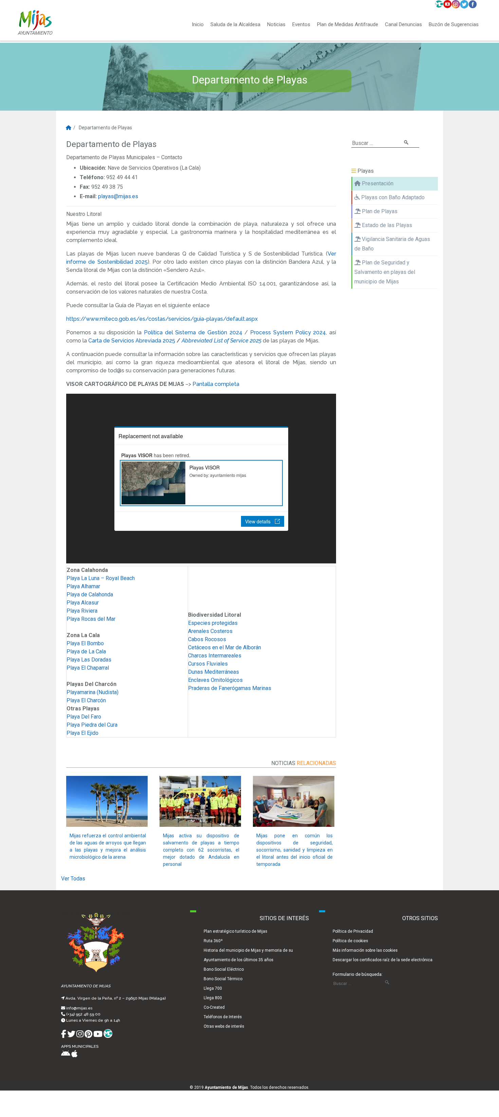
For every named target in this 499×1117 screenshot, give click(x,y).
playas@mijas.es (118, 196)
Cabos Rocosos (207, 639)
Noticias (276, 25)
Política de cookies (350, 940)
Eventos (301, 25)
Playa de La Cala (86, 651)
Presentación (377, 183)
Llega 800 (213, 997)
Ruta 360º (213, 940)
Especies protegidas (213, 623)
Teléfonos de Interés (223, 1016)
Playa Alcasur (83, 602)
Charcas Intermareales (214, 655)
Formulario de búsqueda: (358, 974)
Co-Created (214, 1007)
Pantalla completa (215, 384)
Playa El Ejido (82, 733)
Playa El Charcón (86, 700)
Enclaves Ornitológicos (215, 680)
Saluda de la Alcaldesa (235, 25)
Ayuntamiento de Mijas (226, 1087)
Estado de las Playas (386, 225)
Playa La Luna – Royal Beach (101, 578)
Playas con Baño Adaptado (392, 197)
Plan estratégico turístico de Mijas (235, 931)
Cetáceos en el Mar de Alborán (224, 647)
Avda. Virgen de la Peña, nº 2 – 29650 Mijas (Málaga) (116, 998)
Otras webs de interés (224, 1026)
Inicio (198, 25)
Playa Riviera (82, 611)
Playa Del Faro (84, 716)
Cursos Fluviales (208, 663)
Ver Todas (73, 878)
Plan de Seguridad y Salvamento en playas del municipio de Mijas (384, 272)
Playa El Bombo (85, 643)
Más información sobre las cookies (365, 950)
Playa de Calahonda (90, 594)
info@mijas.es (79, 1008)
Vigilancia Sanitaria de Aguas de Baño (392, 244)
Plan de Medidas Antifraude (347, 25)
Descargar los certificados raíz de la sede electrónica (382, 959)
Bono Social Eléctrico (224, 969)
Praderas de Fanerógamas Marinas (229, 688)
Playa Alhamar (83, 586)
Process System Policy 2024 (288, 332)
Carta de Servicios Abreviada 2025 (131, 340)
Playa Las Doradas (89, 659)
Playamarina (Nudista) (92, 692)
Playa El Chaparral (88, 668)
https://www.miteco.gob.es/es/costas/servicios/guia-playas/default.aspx (162, 319)
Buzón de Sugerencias (454, 25)
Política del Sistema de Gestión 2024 (193, 332)
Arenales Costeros (210, 631)
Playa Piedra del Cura (92, 725)
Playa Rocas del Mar (91, 619)
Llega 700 (213, 988)
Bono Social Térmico (223, 978)
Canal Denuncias (403, 25)
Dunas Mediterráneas (213, 672)
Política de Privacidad (353, 931)
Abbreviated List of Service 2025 (222, 340)
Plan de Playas (379, 211)
